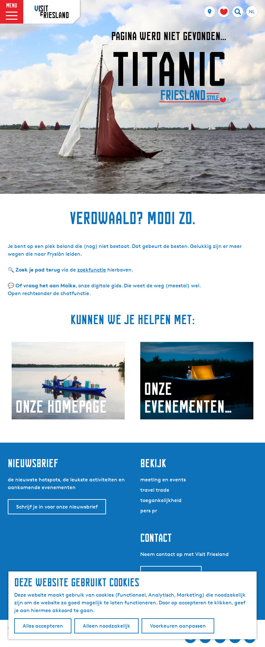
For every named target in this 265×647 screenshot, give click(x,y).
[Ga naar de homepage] (52, 11)
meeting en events (163, 480)
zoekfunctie (91, 270)
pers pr (148, 511)
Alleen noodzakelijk (106, 626)
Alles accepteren (43, 626)
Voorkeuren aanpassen (178, 626)
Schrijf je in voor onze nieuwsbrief (57, 507)
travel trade (154, 490)
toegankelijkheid (161, 500)
